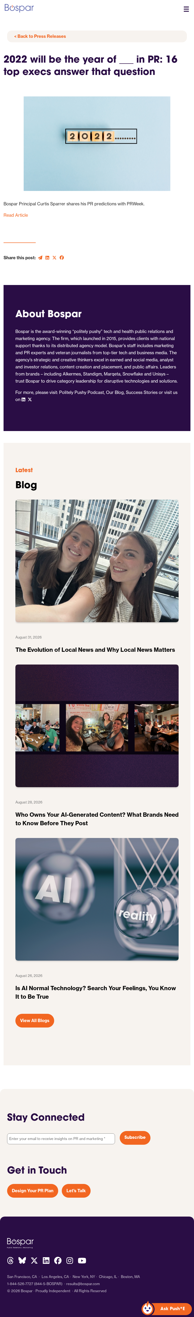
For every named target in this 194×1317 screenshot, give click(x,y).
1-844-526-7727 (20, 1284)
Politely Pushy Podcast (81, 392)
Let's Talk (76, 1190)
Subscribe (135, 1138)
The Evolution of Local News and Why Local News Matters (95, 649)
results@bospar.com (83, 1284)
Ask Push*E (172, 1309)
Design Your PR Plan (32, 1190)
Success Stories (142, 392)
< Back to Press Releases (40, 36)
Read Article (16, 215)
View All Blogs (34, 1020)
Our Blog (115, 392)
